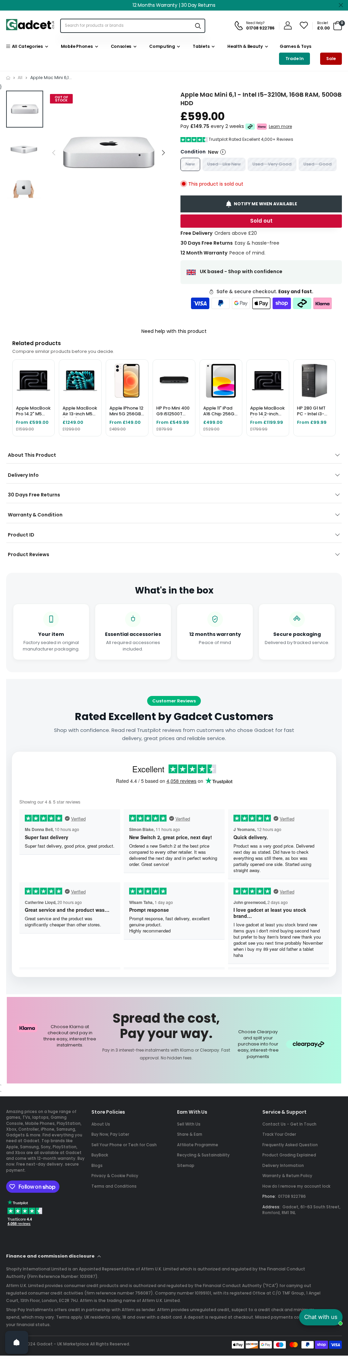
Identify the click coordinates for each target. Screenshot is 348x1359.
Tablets (200, 46)
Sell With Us (189, 1124)
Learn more (280, 126)
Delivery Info (23, 475)
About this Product (32, 455)
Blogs (97, 1165)
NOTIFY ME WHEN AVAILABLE (265, 203)
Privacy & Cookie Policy (114, 1175)
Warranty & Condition (35, 514)
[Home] (8, 78)
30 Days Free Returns (34, 494)
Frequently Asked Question (290, 1145)
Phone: (269, 1196)
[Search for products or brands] (198, 25)
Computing (161, 46)
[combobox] (125, 25)
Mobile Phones (75, 46)
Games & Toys (295, 46)
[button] (163, 152)
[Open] (16, 1342)
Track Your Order (279, 1134)
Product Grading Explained (289, 1155)
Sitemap (185, 1165)
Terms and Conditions (114, 1186)
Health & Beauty (244, 46)
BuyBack (99, 1155)
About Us (100, 1124)
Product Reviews (28, 554)
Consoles (120, 46)
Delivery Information (283, 1165)
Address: (271, 1207)
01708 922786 (292, 1196)
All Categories (26, 46)
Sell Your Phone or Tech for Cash (124, 1145)
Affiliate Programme (197, 1145)
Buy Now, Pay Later (110, 1134)
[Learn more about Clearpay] (250, 126)
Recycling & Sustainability (203, 1155)
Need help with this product (174, 331)
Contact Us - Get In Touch (289, 1124)
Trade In (294, 58)
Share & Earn (189, 1134)
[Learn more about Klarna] (262, 126)
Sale (331, 58)
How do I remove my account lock (296, 1186)
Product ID (21, 534)
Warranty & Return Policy (287, 1175)
